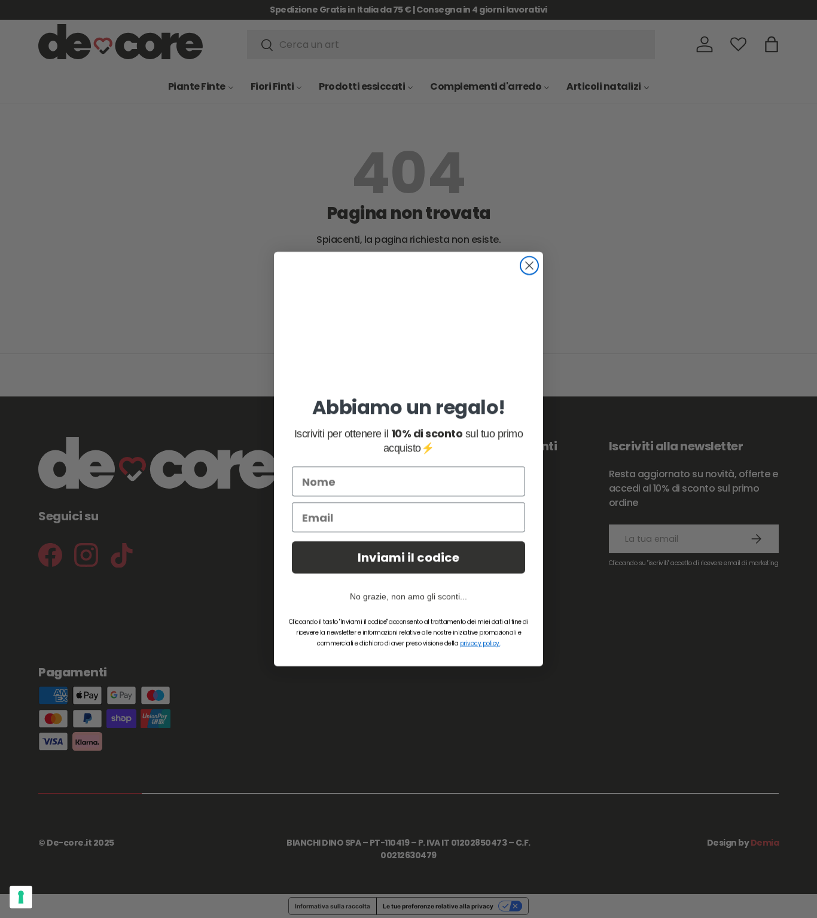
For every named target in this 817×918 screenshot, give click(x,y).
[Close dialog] (529, 264)
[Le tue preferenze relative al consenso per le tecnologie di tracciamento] (21, 897)
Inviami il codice (408, 559)
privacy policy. (480, 645)
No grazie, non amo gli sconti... (408, 598)
